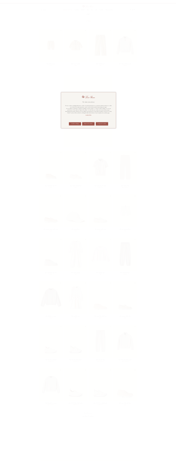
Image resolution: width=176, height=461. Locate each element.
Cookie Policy (89, 115)
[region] (88, 110)
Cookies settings (75, 123)
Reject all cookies (88, 123)
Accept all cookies (102, 123)
